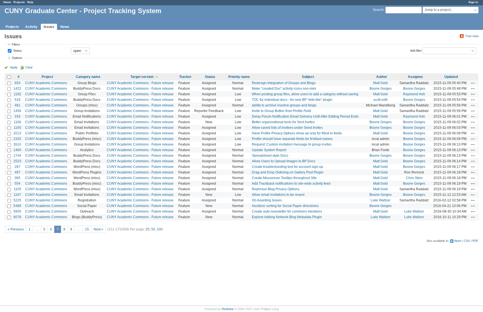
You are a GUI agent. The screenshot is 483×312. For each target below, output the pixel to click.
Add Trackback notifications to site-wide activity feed (291, 183)
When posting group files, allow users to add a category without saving (305, 94)
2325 (17, 139)
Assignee (415, 77)
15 (87, 229)
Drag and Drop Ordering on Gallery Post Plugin (287, 172)
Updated (451, 77)
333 (17, 116)
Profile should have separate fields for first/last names (292, 139)
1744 (17, 156)
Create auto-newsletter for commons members (287, 211)
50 (153, 229)
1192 (17, 94)
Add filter (416, 50)
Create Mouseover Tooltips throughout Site (284, 178)
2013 (17, 133)
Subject (308, 77)
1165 (17, 128)
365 (17, 178)
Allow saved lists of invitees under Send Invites (287, 128)
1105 (17, 189)
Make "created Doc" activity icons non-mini (284, 88)
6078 (17, 217)
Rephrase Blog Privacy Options (275, 189)
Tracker (185, 77)
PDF (475, 240)
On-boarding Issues (267, 200)
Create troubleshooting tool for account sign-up (287, 167)
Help (30, 2)
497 (17, 172)
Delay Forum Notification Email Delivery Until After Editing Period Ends (305, 116)
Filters (16, 44)
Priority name (239, 77)
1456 (17, 111)
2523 (17, 161)
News (64, 27)
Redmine (228, 309)
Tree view (472, 36)
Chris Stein (414, 178)
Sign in (473, 2)
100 (160, 229)
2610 (17, 144)
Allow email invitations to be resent (278, 195)
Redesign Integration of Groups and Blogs (284, 83)
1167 (17, 195)
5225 (17, 200)
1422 (17, 88)
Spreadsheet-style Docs (270, 156)
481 (17, 105)
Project (47, 77)
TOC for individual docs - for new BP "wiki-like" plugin (292, 100)
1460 (17, 150)
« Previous (16, 229)
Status (17, 50)
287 (17, 167)
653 (17, 83)
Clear (29, 67)
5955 (17, 211)
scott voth (380, 100)
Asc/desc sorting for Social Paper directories (285, 206)
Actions (473, 83)
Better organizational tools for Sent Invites (283, 122)
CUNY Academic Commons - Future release (140, 83)
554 (17, 183)
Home (7, 2)
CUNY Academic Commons (46, 83)
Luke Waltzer (380, 200)
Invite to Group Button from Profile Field (281, 111)
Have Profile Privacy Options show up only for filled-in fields (297, 133)
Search (378, 10)
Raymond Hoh (414, 94)
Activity (31, 27)
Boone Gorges (381, 88)
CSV (467, 240)
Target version (142, 77)
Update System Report (269, 150)
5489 (17, 206)
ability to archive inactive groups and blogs (284, 105)
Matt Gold (380, 83)
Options (17, 57)
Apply (14, 67)
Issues (49, 27)
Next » (98, 229)
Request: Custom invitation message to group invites (292, 144)
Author (381, 77)
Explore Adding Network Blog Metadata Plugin (287, 217)
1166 (17, 122)
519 (17, 100)
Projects (19, 2)
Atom (457, 240)
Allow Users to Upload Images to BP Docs (283, 161)
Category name (88, 77)
